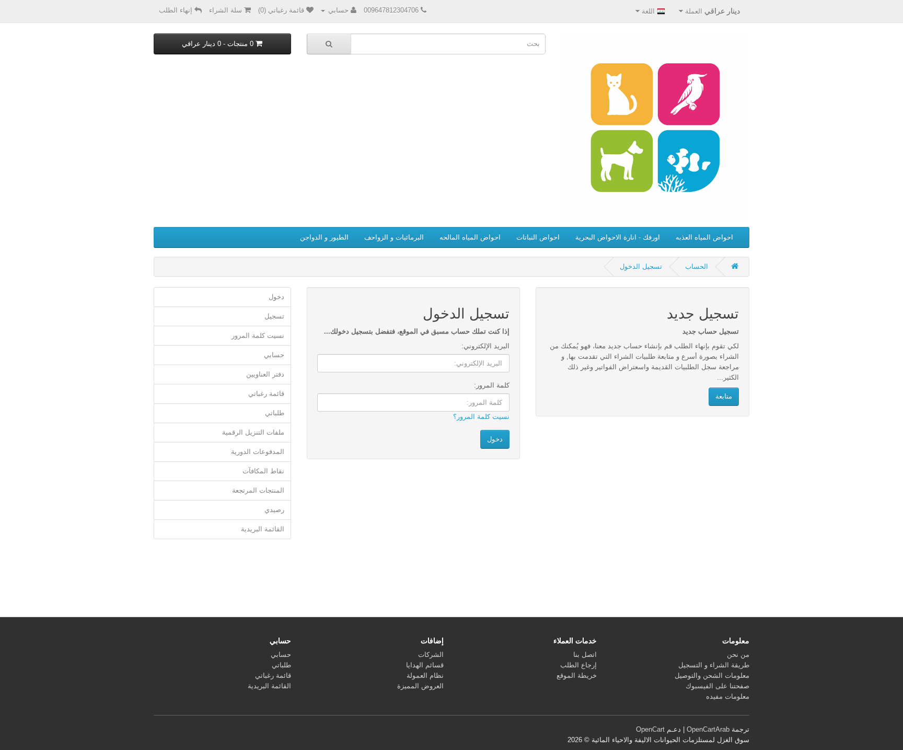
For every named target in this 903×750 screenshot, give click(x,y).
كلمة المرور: (492, 385)
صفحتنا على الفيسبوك (717, 686)
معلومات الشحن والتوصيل (712, 675)
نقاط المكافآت (263, 471)
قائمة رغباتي (266, 393)
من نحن (738, 654)
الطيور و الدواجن (324, 237)
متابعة (723, 396)
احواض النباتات (538, 237)
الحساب (696, 266)
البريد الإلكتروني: (485, 346)
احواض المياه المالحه (470, 237)
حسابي (274, 355)
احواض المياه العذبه (704, 237)
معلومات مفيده (727, 696)
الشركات (431, 654)
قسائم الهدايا (425, 665)
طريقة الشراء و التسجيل (713, 665)
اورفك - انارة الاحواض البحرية (617, 237)
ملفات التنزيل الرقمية (253, 432)
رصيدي (274, 510)
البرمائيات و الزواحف (394, 237)
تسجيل (274, 316)
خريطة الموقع (577, 675)
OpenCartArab (708, 729)
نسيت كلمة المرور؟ (481, 417)
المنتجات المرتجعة (258, 490)
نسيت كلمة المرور (257, 335)
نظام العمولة (425, 675)
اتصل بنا (585, 654)
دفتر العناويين (265, 374)
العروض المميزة (420, 686)
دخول (276, 297)
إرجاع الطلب (578, 665)
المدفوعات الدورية (257, 452)
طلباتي (274, 413)
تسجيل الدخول (641, 266)
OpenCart (650, 729)
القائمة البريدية (262, 529)
